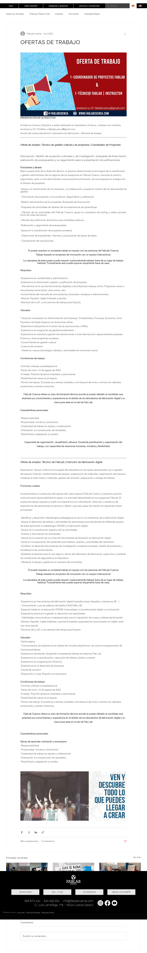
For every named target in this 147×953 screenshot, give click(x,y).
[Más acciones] (125, 33)
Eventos (59, 14)
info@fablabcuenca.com (78, 901)
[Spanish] (133, 5)
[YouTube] (114, 903)
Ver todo (137, 857)
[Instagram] (100, 903)
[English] (140, 5)
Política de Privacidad (33, 912)
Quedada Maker (92, 14)
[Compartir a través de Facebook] (21, 832)
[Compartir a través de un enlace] (42, 832)
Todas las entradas (15, 14)
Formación (74, 14)
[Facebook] (107, 903)
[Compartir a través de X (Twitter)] (28, 832)
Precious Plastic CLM (40, 14)
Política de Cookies (47, 912)
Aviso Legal (21, 912)
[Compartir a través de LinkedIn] (35, 832)
